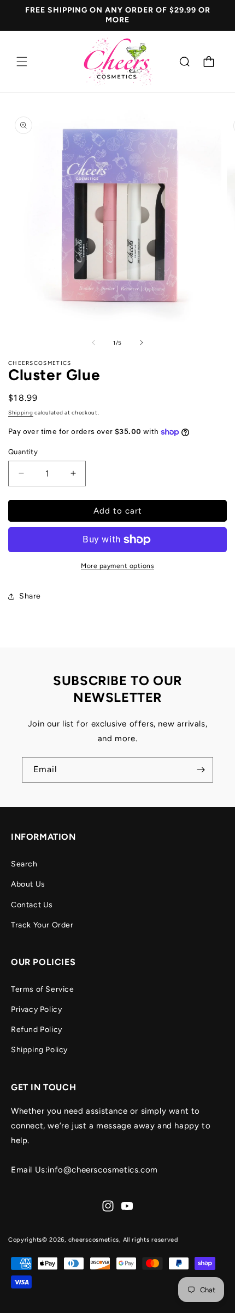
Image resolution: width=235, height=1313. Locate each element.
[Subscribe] (201, 770)
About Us (28, 884)
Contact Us (32, 904)
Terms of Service (42, 989)
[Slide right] (142, 343)
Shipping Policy (39, 1049)
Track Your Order (42, 925)
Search (24, 864)
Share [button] (30, 596)
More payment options (117, 566)
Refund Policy (36, 1029)
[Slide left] (93, 343)
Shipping (20, 412)
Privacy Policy (36, 1009)
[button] (22, 62)
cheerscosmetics (94, 1239)
